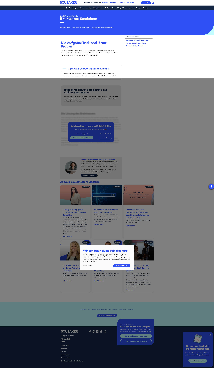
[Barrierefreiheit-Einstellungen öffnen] (211, 186)
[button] (210, 334)
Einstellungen (87, 265)
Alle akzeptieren (121, 265)
